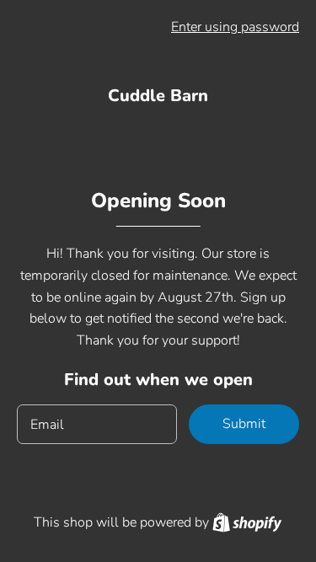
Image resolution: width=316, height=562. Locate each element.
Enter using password (235, 27)
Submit (243, 424)
